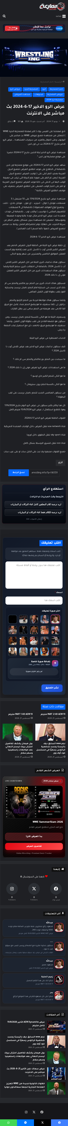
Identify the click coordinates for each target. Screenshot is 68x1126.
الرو (44, 89)
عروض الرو (15, 89)
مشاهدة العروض (22, 95)
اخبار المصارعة (46, 82)
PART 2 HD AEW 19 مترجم (53, 714)
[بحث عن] (4, 16)
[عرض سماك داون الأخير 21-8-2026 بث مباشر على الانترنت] (56, 1073)
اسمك (59, 593)
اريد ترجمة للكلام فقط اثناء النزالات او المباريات (39, 512)
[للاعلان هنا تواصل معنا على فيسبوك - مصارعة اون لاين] (34, 28)
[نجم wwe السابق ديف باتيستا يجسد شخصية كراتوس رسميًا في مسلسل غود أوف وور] (50, 732)
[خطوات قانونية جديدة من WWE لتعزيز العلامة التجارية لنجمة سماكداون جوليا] (56, 1088)
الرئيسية (59, 82)
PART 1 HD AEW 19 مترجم (20, 714)
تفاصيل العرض (34, 846)
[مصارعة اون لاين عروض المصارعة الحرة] (52, 6)
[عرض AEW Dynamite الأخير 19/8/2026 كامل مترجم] (56, 1027)
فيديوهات (38, 95)
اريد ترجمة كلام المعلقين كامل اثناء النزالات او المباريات (36, 504)
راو (59, 463)
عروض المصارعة (55, 95)
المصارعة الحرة (31, 89)
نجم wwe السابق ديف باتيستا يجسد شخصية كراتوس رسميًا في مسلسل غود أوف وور (25, 1040)
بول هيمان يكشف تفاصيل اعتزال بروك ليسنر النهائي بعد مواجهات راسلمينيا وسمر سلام (24, 1056)
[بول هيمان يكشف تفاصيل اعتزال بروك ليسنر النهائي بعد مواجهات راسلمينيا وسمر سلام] (18, 732)
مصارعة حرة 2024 (54, 100)
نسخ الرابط (19, 473)
